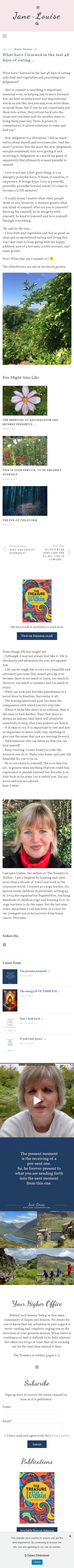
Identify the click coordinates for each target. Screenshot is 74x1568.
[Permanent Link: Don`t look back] (10, 1024)
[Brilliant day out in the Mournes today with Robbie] (37, 1248)
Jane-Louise (37, 15)
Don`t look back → (32, 1019)
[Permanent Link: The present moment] (10, 976)
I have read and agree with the (38, 1436)
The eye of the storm (20, 520)
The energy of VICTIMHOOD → (40, 991)
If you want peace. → (33, 1039)
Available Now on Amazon (37, 1531)
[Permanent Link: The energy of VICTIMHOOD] (10, 1000)
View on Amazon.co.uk (37, 636)
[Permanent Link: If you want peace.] (10, 1044)
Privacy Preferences (38, 1555)
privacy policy (60, 1436)
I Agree (37, 1562)
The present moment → (35, 971)
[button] (5, 35)
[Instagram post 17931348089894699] (37, 1174)
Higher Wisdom (23, 49)
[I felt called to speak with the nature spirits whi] (37, 1100)
